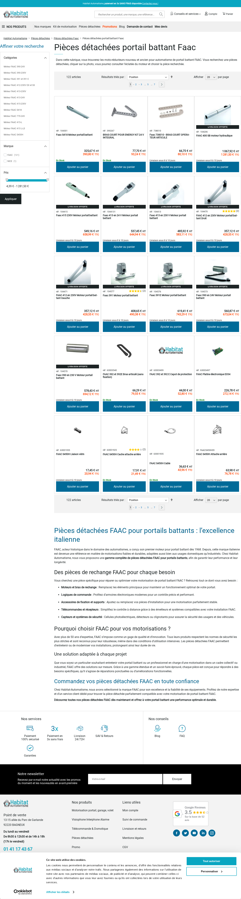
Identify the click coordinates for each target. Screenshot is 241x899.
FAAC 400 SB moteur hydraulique (214, 135)
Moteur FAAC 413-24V (14, 97)
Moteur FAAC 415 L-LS (14, 128)
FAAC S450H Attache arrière (211, 454)
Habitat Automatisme (15, 38)
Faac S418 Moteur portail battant (74, 134)
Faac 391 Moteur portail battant (120, 295)
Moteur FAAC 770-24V (14, 116)
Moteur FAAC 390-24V (14, 66)
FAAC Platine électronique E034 (213, 374)
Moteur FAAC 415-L (13, 122)
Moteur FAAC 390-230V (15, 73)
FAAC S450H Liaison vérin (70, 454)
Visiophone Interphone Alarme (90, 819)
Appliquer (11, 199)
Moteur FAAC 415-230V (15, 104)
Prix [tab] (6, 172)
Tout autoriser (211, 861)
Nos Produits (16, 26)
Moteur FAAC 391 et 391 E (16, 79)
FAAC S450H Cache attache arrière (122, 454)
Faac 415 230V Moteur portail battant (77, 215)
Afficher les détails (58, 892)
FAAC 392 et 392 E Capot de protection (171, 374)
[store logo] (16, 14)
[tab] (95, 802)
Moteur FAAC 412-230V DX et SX (19, 85)
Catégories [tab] (10, 57)
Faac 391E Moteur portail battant (168, 295)
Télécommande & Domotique (90, 828)
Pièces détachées (40, 38)
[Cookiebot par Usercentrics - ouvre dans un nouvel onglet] (22, 892)
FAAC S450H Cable (160, 463)
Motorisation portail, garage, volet (92, 810)
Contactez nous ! (150, 3)
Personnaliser (209, 871)
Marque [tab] (8, 146)
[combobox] (129, 14)
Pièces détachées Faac (66, 38)
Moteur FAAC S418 (13, 110)
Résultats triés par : (113, 77)
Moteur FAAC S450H (13, 134)
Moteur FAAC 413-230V (15, 91)
